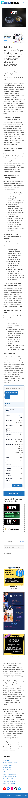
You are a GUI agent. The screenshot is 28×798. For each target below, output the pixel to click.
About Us (6, 760)
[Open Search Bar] (23, 2)
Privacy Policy (7, 765)
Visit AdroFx (14, 493)
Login (22, 541)
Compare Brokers (11, 392)
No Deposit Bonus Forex (10, 776)
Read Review (17, 485)
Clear (7, 397)
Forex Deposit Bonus (9, 779)
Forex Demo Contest (9, 781)
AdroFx (11, 70)
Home (5, 70)
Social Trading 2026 (9, 774)
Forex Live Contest (9, 783)
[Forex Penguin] (10, 2)
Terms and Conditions (10, 763)
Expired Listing (7, 767)
